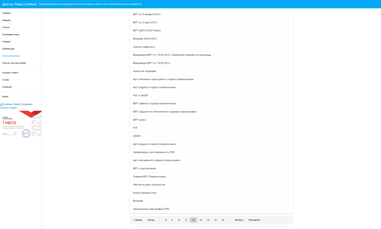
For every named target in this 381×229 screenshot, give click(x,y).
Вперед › (239, 220)
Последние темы (10, 34)
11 (186, 220)
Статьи (5, 27)
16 (222, 220)
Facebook (7, 87)
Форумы (6, 20)
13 (201, 220)
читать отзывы (8, 107)
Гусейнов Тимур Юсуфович (17, 104)
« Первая (137, 220)
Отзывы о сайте (10, 72)
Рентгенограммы (11, 56)
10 (179, 220)
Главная (6, 13)
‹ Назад (150, 220)
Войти (5, 96)
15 (215, 220)
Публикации (8, 49)
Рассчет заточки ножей (14, 63)
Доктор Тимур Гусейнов (19, 4)
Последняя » (255, 220)
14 (208, 220)
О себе (5, 80)
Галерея (6, 41)
